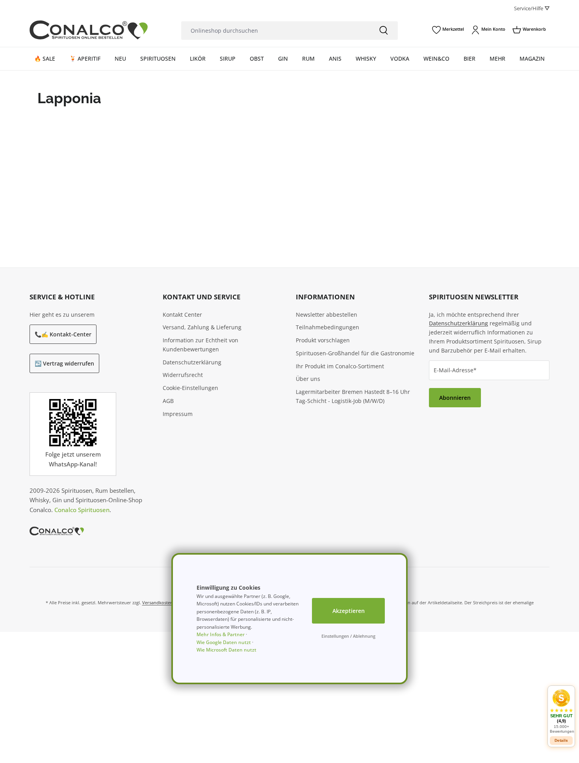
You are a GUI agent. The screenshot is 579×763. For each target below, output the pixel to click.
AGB (168, 401)
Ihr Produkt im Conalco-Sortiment (340, 366)
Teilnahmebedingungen (327, 327)
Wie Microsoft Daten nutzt (226, 649)
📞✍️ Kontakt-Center (63, 334)
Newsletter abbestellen (326, 314)
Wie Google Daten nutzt (224, 642)
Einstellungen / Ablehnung (348, 636)
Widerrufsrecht (183, 375)
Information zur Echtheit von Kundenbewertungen (200, 344)
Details (561, 740)
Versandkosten (157, 602)
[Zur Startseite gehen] (89, 29)
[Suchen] (383, 30)
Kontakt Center (182, 314)
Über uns (308, 378)
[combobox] (275, 30)
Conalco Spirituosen (81, 510)
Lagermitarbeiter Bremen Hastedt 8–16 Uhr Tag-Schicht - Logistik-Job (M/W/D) (353, 396)
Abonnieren (455, 397)
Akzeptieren (348, 610)
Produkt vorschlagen (323, 340)
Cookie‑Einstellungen (190, 388)
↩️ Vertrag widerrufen (64, 363)
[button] (561, 711)
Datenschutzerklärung (192, 362)
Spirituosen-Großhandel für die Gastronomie (355, 353)
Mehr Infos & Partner (221, 634)
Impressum (178, 414)
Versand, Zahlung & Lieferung (202, 327)
